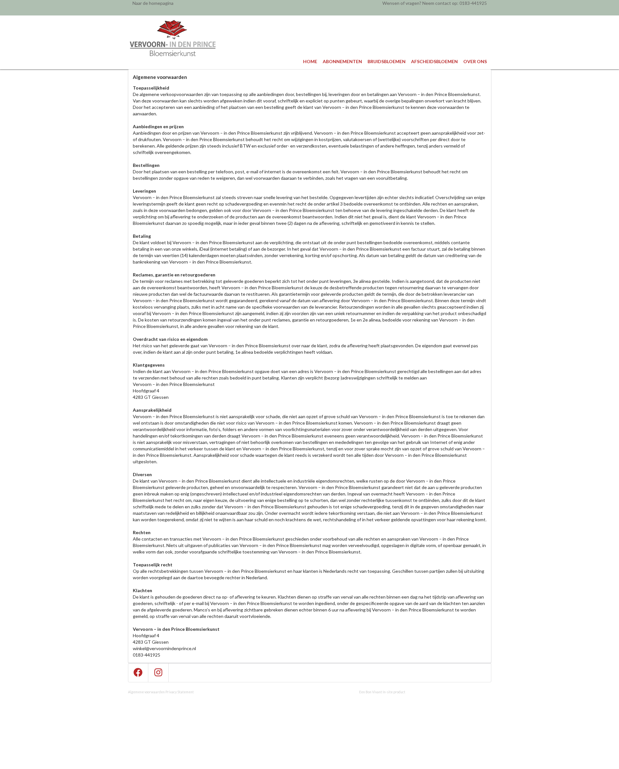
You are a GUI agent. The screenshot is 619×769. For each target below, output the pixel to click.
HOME (310, 61)
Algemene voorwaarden (146, 692)
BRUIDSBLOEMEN (387, 61)
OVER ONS (475, 61)
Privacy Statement (179, 692)
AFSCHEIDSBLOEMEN (434, 61)
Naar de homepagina (153, 3)
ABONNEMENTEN (342, 61)
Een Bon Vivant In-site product (382, 692)
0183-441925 (473, 3)
